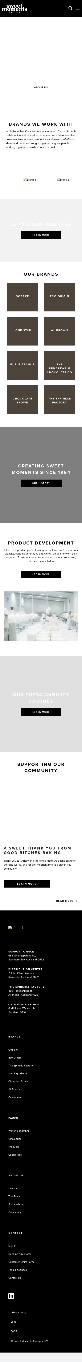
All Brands (14, 1089)
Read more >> (67, 901)
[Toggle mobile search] (70, 8)
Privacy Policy (19, 1312)
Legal (14, 1322)
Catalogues (15, 1097)
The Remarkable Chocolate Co (59, 368)
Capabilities (15, 1155)
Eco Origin (59, 296)
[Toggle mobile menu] (78, 8)
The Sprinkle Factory (59, 401)
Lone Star (22, 330)
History (12, 1188)
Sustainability (16, 1204)
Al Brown (59, 330)
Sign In (12, 1246)
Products (13, 1147)
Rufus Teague (22, 365)
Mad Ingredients (17, 1074)
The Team (14, 1196)
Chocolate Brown (22, 401)
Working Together (18, 1131)
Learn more (26, 884)
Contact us (14, 1278)
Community (15, 1212)
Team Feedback (17, 1270)
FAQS (14, 1331)
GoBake (22, 296)
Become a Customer (20, 1254)
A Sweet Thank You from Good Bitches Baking (38, 850)
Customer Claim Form (21, 1262)
